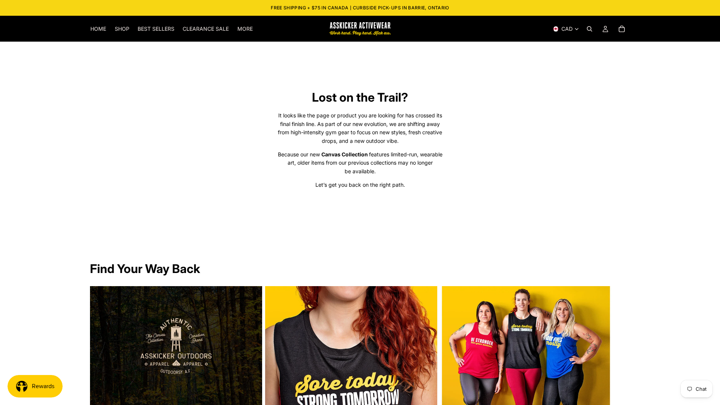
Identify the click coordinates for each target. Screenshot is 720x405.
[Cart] (622, 29)
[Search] (589, 29)
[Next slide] (622, 377)
